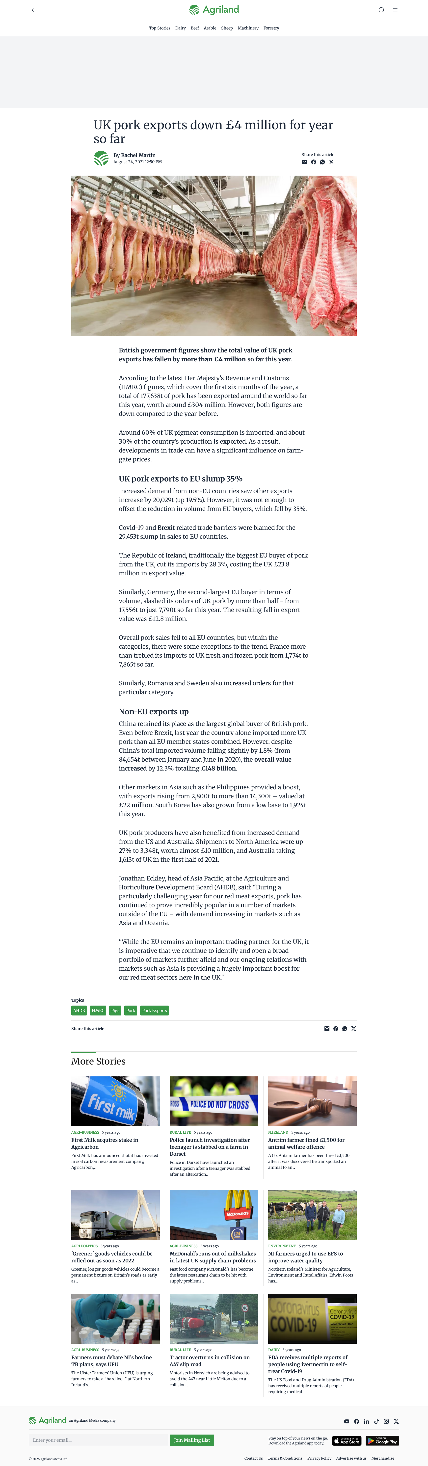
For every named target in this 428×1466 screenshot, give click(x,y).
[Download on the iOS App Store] (347, 1441)
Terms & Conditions (285, 1458)
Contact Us (253, 1458)
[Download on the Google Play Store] (382, 1441)
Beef (195, 28)
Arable (210, 28)
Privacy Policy (319, 1458)
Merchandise (383, 1458)
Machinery (248, 28)
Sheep (227, 28)
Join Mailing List (192, 1440)
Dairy (180, 28)
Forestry (271, 28)
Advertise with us (351, 1458)
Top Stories (159, 28)
